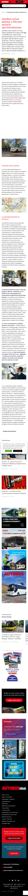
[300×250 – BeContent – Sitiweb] (14, 729)
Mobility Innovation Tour (8, 821)
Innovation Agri (6, 823)
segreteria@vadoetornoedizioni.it (13, 870)
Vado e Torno (5, 795)
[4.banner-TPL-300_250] (14, 539)
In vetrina (13, 468)
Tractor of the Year (7, 819)
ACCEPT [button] (8, 450)
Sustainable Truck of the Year (10, 812)
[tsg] (14, 560)
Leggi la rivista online (14, 700)
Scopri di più (14, 853)
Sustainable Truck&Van (8, 799)
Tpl (17, 641)
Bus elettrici (14, 641)
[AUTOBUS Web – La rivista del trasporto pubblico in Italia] (6, 1)
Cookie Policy (19, 448)
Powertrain (5, 803)
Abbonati (19, 1)
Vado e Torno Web (7, 797)
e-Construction (6, 810)
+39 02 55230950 (7, 867)
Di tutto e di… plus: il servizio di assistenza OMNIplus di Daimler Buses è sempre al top (14, 463)
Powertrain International (8, 806)
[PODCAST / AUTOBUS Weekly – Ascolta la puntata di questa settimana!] (14, 482)
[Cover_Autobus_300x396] (14, 587)
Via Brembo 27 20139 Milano (11, 864)
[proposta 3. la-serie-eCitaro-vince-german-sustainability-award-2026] (14, 518)
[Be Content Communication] (11, 891)
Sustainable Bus (6, 801)
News (17, 468)
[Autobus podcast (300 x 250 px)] (14, 749)
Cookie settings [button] (17, 450)
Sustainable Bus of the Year (9, 814)
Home (3, 12)
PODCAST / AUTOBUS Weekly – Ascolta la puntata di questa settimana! (14, 492)
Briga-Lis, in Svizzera (15, 99)
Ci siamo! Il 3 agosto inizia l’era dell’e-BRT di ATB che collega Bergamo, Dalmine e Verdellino (11, 636)
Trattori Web (5, 808)
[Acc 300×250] (14, 770)
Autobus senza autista (9, 431)
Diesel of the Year (6, 817)
